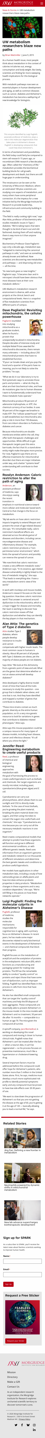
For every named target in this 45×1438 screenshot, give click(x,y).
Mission (11, 1372)
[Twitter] (16, 1425)
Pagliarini (6, 320)
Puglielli (6, 912)
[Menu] (41, 3)
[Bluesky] (28, 1425)
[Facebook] (22, 1425)
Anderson (7, 485)
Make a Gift (13, 1381)
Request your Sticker (15, 1341)
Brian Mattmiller (12, 55)
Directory (12, 1377)
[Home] (17, 3)
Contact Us (13, 1386)
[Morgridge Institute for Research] (25, 1369)
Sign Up (8, 1284)
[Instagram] (34, 1425)
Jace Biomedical (28, 1029)
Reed (4, 756)
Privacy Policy (24, 1419)
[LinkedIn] (34, 1430)
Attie (4, 631)
